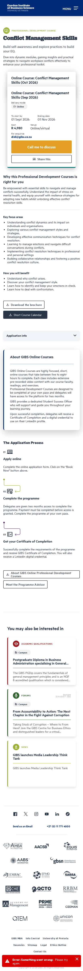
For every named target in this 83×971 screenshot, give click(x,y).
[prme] (45, 904)
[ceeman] (71, 904)
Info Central (33, 938)
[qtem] (20, 918)
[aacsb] (41, 846)
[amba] (12, 846)
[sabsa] (70, 875)
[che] (12, 889)
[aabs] (20, 860)
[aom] (15, 904)
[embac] (12, 875)
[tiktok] (68, 814)
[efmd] (41, 875)
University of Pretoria (55, 938)
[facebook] (15, 814)
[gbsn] (63, 860)
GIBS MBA (17, 938)
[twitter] (26, 814)
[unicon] (63, 918)
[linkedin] (57, 814)
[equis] (70, 846)
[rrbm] (70, 889)
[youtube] (47, 814)
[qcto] (41, 889)
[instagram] (36, 814)
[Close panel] (77, 959)
